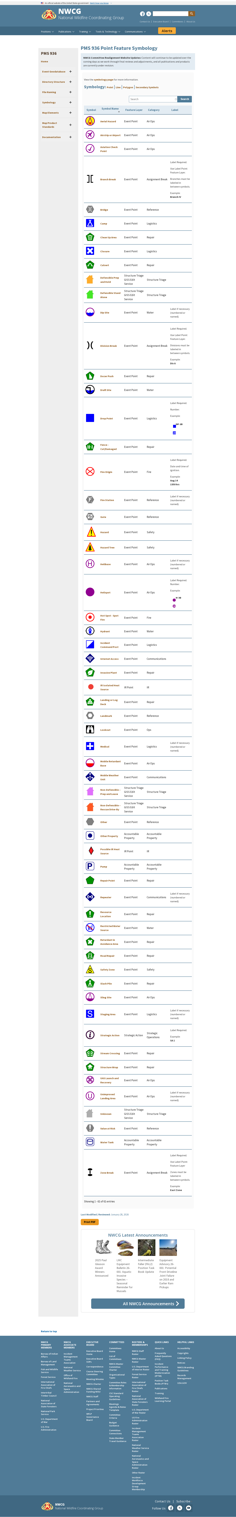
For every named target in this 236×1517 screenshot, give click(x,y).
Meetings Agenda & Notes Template (117, 1407)
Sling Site (105, 997)
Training (159, 1393)
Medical (104, 746)
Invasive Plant (108, 672)
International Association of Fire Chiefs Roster (139, 1387)
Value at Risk (107, 1128)
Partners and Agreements (93, 1403)
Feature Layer (134, 110)
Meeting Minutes (95, 1379)
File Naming (49, 92)
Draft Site (105, 390)
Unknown (105, 1113)
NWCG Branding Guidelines (185, 1369)
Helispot (105, 592)
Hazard (104, 532)
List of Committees (115, 1358)
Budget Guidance (114, 1424)
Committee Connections (115, 1432)
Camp (103, 223)
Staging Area (107, 1014)
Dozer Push (107, 376)
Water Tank (107, 1142)
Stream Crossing (110, 1053)
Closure (104, 251)
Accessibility (183, 1348)
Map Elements (50, 112)
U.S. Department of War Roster (140, 1411)
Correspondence (94, 1366)
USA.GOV (182, 1383)
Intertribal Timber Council (49, 1394)
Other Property (109, 836)
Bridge (104, 209)
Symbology (49, 102)
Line (118, 87)
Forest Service (48, 1377)
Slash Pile (106, 983)
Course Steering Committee (94, 1373)
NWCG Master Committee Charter (116, 1366)
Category (154, 110)
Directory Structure (53, 81)
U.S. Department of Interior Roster (140, 1368)
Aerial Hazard (108, 121)
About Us (190, 21)
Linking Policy (184, 1357)
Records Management (184, 1377)
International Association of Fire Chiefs (48, 1384)
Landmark (106, 715)
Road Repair (107, 955)
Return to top (49, 1331)
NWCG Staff (92, 1396)
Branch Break (108, 179)
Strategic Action (109, 1035)
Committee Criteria (114, 1416)
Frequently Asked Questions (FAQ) (163, 1356)
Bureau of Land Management (49, 1363)
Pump (103, 866)
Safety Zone (107, 969)
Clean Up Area (108, 237)
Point (110, 87)
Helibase (105, 564)
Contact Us (145, 21)
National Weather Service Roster (140, 1448)
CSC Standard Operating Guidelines (116, 1396)
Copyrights (182, 1353)
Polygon (128, 87)
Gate (103, 517)
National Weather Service (72, 1369)
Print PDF (90, 1222)
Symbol (91, 110)
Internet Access (109, 658)
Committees (177, 21)
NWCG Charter (93, 1384)
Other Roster (138, 1472)
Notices (181, 1362)
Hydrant (105, 631)
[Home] (49, 15)
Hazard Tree (107, 547)
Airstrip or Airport (110, 135)
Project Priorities (95, 1409)
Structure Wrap (109, 1067)
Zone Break (107, 1172)
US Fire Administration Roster (139, 1420)
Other (103, 822)
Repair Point (107, 880)
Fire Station (107, 500)
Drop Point (106, 418)
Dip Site (104, 312)
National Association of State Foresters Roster (140, 1400)
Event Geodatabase (53, 71)
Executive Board (161, 21)
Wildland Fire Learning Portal (163, 1400)
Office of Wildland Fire (71, 1377)
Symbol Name (110, 108)
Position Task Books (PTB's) (161, 1382)
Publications (161, 1388)
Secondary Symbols (147, 87)
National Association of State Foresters (49, 1403)
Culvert (104, 265)
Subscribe (183, 1501)
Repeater (105, 897)
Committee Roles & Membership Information (117, 1385)
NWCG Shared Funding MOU (93, 1390)
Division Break (108, 345)
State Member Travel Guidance (117, 1440)
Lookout (105, 729)
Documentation (51, 137)
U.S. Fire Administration (48, 1428)
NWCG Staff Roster (138, 1353)
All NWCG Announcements (148, 1303)
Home (44, 61)
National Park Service (48, 1413)
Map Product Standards (49, 124)
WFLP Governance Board (92, 1416)
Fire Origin (106, 472)
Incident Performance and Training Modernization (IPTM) (162, 1369)
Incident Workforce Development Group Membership (139, 1483)
